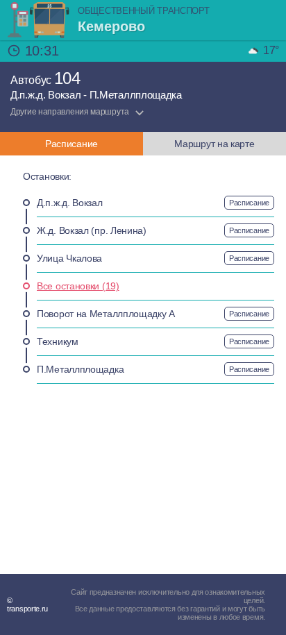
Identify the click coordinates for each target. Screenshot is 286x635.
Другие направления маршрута (69, 112)
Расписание (249, 202)
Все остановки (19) (78, 285)
